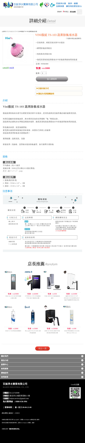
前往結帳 (73, 12)
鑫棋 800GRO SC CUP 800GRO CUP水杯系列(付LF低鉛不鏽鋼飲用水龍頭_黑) (72, 298)
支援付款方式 (43, 88)
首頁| (7, 31)
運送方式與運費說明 (46, 94)
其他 (10, 31)
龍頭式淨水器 (15, 31)
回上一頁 (42, 348)
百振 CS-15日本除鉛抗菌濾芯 (13, 330)
